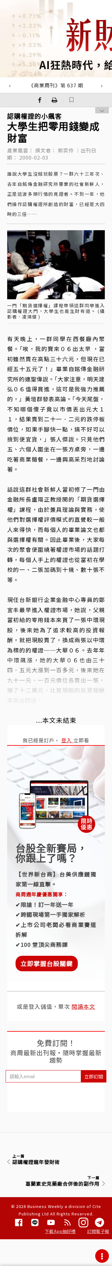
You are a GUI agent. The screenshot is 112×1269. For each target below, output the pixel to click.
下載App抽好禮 (60, 1231)
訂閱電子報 (98, 1231)
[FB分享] (40, 100)
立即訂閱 (93, 1076)
